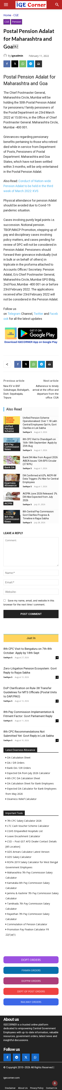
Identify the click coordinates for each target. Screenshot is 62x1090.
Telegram (14, 313)
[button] (5, 4)
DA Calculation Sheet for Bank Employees (30, 783)
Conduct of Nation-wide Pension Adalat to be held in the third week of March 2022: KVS (28, 186)
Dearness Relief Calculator (21, 799)
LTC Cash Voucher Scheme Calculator (27, 826)
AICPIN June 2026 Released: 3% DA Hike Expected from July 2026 (40, 497)
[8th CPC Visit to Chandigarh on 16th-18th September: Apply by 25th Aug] (11, 442)
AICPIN (8, 503)
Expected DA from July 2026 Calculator (28, 773)
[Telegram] (30, 63)
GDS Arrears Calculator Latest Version (27, 851)
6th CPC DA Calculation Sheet (23, 778)
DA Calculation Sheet (18, 757)
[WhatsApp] (22, 63)
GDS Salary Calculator (18, 857)
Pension (16, 21)
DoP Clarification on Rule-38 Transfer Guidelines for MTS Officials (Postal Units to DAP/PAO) (30, 692)
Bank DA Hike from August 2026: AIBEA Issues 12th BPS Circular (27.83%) (40, 460)
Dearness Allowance (10, 484)
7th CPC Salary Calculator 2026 (24, 820)
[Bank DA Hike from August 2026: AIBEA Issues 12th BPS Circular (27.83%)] (11, 460)
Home (7, 15)
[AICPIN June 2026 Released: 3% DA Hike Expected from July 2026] (11, 496)
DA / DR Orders (15, 762)
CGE (16, 15)
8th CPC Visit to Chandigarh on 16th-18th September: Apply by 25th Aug (40, 442)
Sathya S (27, 432)
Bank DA (9, 467)
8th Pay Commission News (11, 447)
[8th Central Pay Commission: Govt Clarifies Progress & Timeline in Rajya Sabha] (11, 514)
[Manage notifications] (55, 1083)
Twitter (38, 313)
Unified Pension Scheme (9, 429)
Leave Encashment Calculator (23, 836)
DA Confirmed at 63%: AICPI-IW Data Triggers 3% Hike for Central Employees (41, 479)
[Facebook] (6, 63)
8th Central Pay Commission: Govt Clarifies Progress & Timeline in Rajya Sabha (38, 515)
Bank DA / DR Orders (18, 768)
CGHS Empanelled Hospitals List (24, 831)
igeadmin (17, 55)
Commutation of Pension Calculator (26, 924)
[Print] (38, 63)
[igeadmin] (5, 55)
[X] (14, 63)
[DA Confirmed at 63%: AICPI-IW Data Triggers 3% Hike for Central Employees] (11, 478)
